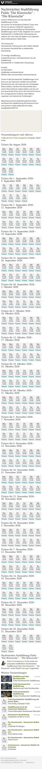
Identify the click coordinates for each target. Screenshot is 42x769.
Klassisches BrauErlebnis (18, 715)
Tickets (4, 154)
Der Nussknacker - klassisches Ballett (23, 737)
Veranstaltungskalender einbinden (14, 760)
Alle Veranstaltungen (8, 758)
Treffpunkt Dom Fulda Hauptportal (14, 138)
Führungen (25, 668)
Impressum (30, 762)
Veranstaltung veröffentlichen (12, 762)
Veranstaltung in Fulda (20, 661)
